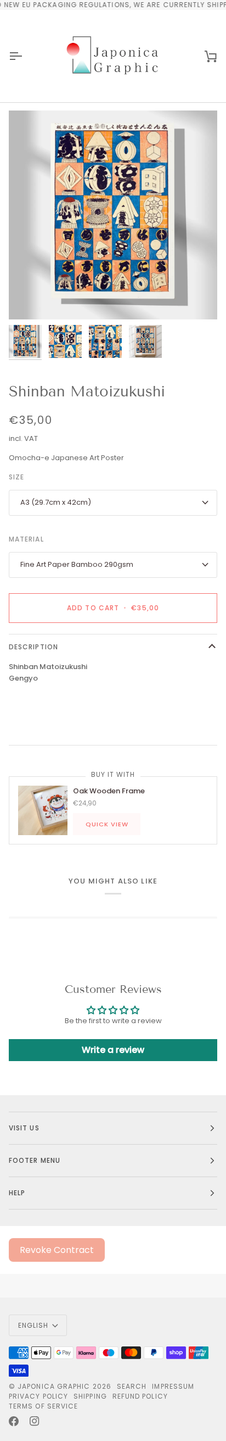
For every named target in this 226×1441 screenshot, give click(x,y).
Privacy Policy (38, 1396)
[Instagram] (34, 1421)
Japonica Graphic (54, 1386)
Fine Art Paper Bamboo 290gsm (76, 564)
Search (131, 1386)
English (33, 1325)
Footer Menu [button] (34, 1160)
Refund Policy (140, 1396)
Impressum (173, 1386)
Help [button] (17, 1192)
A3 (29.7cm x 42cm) (55, 502)
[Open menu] (25, 56)
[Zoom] (29, 298)
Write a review (113, 1050)
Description (33, 647)
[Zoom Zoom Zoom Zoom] (113, 215)
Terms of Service (43, 1406)
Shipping (90, 1396)
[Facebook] (14, 1421)
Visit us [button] (24, 1128)
